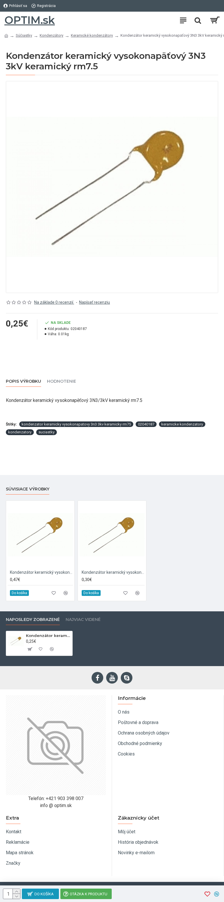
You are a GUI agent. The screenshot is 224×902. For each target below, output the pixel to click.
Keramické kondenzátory (92, 35)
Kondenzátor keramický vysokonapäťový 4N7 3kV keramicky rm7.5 (113, 572)
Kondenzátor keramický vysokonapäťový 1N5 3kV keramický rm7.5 (41, 572)
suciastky (46, 432)
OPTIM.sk (29, 20)
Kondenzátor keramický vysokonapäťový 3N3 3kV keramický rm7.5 (48, 635)
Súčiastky (24, 35)
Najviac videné (83, 619)
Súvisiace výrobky (27, 489)
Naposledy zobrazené (33, 619)
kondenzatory (20, 432)
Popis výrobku (23, 381)
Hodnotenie (61, 381)
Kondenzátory (51, 35)
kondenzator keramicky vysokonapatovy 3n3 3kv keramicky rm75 (76, 424)
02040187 (146, 424)
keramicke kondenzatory (182, 424)
